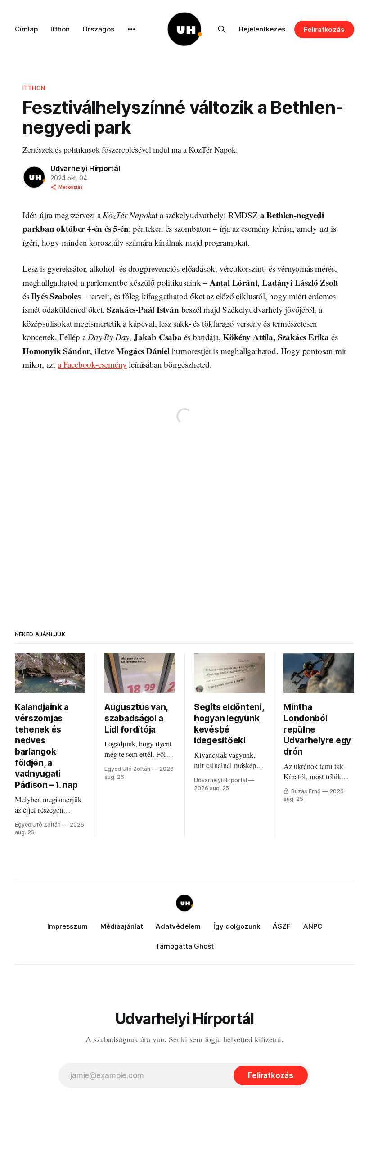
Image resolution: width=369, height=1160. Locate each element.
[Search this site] (222, 29)
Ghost (204, 946)
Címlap (26, 29)
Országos (98, 29)
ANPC (312, 926)
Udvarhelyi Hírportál (85, 168)
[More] (131, 29)
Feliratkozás (324, 29)
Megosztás (70, 186)
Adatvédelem (178, 926)
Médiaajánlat (121, 926)
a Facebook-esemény (92, 364)
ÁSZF (282, 926)
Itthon (60, 29)
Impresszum (67, 926)
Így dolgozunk (236, 926)
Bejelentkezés (262, 29)
